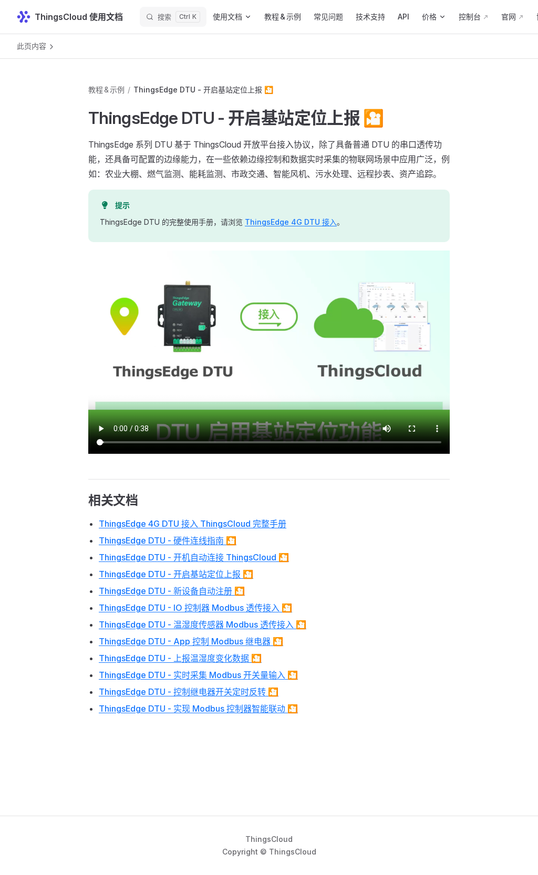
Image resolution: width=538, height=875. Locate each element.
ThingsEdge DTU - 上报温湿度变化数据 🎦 (180, 658)
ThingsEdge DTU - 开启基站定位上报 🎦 (176, 574)
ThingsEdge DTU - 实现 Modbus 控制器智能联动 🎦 (198, 708)
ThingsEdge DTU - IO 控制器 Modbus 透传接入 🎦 (195, 607)
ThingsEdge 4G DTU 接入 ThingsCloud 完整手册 (192, 523)
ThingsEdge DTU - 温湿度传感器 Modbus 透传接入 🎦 (202, 624)
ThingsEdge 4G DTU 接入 (291, 221)
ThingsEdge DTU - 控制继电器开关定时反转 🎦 (188, 691)
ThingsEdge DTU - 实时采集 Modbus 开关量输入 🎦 (198, 675)
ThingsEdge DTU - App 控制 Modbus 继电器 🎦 (191, 641)
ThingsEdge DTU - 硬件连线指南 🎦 (167, 540)
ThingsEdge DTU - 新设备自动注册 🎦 (172, 591)
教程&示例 (106, 89)
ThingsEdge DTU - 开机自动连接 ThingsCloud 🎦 (194, 557)
